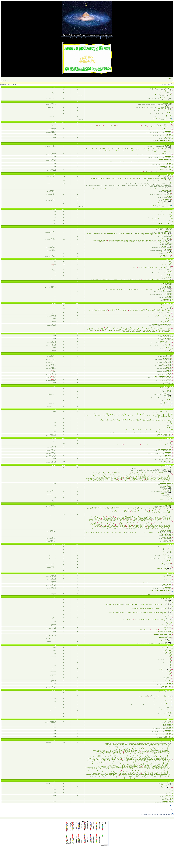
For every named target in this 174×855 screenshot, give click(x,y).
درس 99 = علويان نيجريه (113, 750)
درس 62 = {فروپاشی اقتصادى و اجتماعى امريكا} (108, 771)
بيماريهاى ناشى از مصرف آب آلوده (114, 612)
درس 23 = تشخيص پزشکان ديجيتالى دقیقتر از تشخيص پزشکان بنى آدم (136, 752)
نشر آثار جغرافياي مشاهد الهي (165, 166)
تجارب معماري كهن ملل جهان (165, 474)
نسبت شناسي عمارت (156, 477)
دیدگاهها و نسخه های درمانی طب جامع (149, 516)
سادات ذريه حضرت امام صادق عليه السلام (100, 413)
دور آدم (142, 233)
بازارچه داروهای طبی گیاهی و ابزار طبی (122, 582)
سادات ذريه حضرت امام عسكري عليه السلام (103, 414)
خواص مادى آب (163, 604)
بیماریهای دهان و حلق (166, 518)
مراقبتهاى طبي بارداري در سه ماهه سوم (163, 521)
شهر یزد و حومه (156, 149)
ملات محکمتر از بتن (159, 479)
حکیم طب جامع (144, 507)
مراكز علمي (168, 134)
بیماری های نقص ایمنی (158, 525)
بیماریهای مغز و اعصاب (157, 518)
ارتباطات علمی (168, 109)
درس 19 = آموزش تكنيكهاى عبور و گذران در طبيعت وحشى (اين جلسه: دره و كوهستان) (156, 766)
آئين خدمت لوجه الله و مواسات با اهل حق (163, 376)
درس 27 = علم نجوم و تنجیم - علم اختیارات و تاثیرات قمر (112, 770)
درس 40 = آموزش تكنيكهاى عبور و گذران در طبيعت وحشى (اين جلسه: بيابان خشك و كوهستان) (155, 767)
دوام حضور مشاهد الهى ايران (126, 161)
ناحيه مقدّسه (171, 101)
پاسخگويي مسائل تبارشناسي (161, 432)
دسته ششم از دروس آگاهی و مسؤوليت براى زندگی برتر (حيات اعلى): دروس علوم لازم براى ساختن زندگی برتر (152, 769)
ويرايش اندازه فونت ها (3, 78)
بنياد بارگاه (164, 489)
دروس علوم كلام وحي (153, 267)
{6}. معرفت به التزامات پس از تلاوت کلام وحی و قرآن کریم (109, 328)
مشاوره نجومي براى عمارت (165, 477)
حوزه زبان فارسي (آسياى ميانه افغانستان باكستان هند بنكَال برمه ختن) (159, 150)
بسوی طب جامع (137, 507)
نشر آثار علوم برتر (167, 736)
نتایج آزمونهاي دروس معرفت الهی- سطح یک (100, 240)
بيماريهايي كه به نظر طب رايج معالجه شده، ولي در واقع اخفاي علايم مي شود (113, 527)
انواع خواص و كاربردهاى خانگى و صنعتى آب (152, 604)
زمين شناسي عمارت (124, 476)
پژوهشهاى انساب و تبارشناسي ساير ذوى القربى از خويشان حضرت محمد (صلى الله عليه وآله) (155, 420)
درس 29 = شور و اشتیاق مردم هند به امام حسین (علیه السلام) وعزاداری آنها (158, 746)
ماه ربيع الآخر (95, 125)
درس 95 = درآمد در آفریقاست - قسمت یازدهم (115, 763)
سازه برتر (109, 473)
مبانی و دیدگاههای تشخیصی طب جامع (164, 527)
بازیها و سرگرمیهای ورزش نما (165, 703)
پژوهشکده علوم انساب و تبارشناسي (164, 417)
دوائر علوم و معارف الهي (166, 210)
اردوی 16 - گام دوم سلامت (104, 509)
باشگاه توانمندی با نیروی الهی (165, 706)
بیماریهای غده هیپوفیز (142, 518)
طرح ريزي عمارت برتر (141, 476)
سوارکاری (164, 696)
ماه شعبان (155, 126)
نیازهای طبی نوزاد (156, 523)
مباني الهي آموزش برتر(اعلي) (165, 647)
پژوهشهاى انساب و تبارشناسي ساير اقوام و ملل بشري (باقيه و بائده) (108, 420)
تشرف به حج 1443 (148, 171)
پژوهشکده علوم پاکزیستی (166, 548)
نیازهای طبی (125, 516)
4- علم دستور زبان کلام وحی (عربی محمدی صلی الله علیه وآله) (133, 329)
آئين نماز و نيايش (167, 361)
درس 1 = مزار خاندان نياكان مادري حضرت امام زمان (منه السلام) (160, 744)
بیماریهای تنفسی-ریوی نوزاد (125, 523)
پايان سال (150, 126)
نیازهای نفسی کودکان (105, 526)
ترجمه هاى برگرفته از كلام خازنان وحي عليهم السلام (98, 279)
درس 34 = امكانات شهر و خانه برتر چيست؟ (95, 770)
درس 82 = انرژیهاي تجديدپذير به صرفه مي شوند (97, 768)
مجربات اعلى (138, 178)
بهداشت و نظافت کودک (166, 524)
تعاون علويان (168, 791)
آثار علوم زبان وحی (167, 299)
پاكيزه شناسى (132, 178)
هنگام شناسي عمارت (116, 476)
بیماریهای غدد (150, 518)
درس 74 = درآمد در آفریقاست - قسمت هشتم (163, 763)
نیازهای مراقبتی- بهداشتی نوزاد (90, 523)
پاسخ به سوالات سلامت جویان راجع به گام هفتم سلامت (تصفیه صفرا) (119, 511)
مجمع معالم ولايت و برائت (166, 153)
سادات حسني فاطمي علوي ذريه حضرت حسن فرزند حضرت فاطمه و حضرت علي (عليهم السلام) (108, 412)
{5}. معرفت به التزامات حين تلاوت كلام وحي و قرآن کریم (129, 328)
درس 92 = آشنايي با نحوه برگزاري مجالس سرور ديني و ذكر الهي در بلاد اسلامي (131, 750)
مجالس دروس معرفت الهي (161, 218)
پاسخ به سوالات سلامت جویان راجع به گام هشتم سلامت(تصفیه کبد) (142, 511)
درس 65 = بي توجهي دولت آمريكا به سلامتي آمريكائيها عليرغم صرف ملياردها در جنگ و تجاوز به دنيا (154, 754)
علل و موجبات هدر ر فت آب (161, 619)
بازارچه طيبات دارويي (143, 582)
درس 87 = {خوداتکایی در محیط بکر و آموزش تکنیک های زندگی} (96, 760)
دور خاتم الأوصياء (161, 234)
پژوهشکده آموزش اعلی (166, 650)
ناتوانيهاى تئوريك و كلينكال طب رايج (150, 527)
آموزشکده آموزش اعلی (166, 652)
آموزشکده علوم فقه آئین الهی (165, 390)
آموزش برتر (168, 673)
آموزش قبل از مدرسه (166, 664)
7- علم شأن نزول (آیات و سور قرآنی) (150, 330)
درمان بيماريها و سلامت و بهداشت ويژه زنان (124, 520)
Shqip (92, 37)
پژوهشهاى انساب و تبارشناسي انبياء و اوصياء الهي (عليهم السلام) (137, 419)
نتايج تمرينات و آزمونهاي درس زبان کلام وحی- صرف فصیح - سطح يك (113, 289)
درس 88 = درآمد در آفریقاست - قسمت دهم (131, 763)
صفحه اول (169, 78)
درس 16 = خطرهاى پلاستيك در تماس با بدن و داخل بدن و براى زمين (159, 752)
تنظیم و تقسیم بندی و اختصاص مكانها (131, 477)
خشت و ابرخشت (131, 479)
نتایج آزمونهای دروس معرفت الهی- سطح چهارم (130, 241)
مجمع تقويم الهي (167, 128)
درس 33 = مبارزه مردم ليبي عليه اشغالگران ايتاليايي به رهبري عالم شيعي (109, 766)
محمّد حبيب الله (109, 233)
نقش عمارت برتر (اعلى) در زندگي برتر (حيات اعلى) (148, 473)
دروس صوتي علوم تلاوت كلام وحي (106, 309)
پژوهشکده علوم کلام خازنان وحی (164, 335)
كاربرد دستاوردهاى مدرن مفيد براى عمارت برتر (96, 475)
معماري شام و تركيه (126, 474)
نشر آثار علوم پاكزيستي (166, 563)
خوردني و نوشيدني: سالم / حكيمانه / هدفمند (162, 592)
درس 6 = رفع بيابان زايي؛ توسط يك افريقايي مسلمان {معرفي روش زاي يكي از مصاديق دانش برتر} (118, 769)
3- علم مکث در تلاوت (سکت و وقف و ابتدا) (151, 329)
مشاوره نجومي (168, 455)
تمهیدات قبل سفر (140, 171)
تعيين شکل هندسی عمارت (109, 477)
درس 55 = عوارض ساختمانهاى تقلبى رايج (123, 771)
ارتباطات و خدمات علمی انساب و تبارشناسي (162, 431)
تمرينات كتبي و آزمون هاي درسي (120, 532)
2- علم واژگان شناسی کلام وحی (165, 329)
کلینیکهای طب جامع (107, 507)
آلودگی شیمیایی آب (155, 629)
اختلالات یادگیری (129, 525)
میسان (141, 148)
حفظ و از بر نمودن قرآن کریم (99, 327)
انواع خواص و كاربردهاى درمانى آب (137, 604)
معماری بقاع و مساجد (157, 475)
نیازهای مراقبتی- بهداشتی (138, 521)
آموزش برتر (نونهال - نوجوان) (161, 669)
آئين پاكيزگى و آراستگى (166, 358)
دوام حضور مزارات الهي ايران (102, 161)
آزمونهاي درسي (144, 444)
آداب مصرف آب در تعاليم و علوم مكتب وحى (159, 608)
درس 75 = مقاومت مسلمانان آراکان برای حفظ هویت (115, 768)
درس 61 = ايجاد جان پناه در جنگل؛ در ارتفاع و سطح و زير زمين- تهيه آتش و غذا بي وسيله (156, 768)
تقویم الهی (172, 122)
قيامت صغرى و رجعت (153, 234)
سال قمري (152, 125)
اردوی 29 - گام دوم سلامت (145, 510)
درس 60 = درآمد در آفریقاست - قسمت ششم (115, 762)
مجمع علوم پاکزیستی (167, 554)
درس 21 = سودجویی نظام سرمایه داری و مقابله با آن (95, 774)
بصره (145, 148)
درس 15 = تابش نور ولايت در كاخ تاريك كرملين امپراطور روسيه (160, 745)
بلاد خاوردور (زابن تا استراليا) (101, 150)
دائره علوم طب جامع (170, 503)
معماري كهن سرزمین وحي (155, 474)
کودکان (91, 524)
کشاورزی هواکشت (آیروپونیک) (161, 568)
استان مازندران (117, 149)
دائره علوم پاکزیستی (170, 544)
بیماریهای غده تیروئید (125, 518)
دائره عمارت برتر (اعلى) (169, 465)
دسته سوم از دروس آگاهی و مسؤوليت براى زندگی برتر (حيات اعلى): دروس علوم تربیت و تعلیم (119, 756)
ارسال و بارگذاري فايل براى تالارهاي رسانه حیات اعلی (160, 205)
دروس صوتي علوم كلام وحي (143, 267)
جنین (107, 522)
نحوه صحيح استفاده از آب (166, 605)
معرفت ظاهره (168, 231)
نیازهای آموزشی (90, 520)
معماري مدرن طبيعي (150, 476)
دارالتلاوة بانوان (112, 310)
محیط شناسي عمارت (132, 476)
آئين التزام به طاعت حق (166, 364)
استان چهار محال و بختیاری (141, 149)
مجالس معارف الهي (163, 787)
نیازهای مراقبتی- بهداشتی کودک (133, 526)
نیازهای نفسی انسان (160, 520)
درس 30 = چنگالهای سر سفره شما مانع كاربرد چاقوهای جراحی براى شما (112, 752)
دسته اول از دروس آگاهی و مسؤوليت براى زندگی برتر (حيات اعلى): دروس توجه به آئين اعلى (118, 743)
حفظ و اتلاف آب (167, 616)
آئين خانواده (168, 367)
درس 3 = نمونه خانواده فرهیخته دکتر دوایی (96, 756)
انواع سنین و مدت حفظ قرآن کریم (164, 328)
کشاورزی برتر (168, 566)
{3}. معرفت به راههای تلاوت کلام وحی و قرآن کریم (114, 327)
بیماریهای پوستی (128, 519)
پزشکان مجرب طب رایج (121, 507)
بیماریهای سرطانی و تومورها (107, 519)
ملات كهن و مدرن (167, 479)
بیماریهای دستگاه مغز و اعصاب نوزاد (145, 523)
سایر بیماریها (91, 519)
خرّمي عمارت (168, 481)
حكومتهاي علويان (163, 784)
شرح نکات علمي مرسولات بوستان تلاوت (163, 310)
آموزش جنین (168, 655)
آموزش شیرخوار (167, 658)
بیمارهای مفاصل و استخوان (137, 519)
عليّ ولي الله (103, 233)
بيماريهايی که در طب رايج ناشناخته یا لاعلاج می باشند (135, 527)
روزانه (165, 462)
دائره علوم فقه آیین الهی (169, 386)
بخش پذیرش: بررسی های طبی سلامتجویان (95, 507)
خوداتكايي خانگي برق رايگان (107, 777)
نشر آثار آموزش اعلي (166, 686)
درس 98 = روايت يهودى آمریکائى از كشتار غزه (162, 777)
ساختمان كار (122, 478)
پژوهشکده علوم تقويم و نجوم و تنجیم (164, 439)
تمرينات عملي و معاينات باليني (132, 532)
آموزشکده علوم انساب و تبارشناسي (164, 421)
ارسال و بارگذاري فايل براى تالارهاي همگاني (162, 94)
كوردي (75, 37)
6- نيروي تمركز (145, 331)
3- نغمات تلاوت (90, 330)
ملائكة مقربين (163, 233)
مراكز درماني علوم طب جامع (161, 507)
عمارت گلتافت (160, 473)
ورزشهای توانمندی (167, 694)
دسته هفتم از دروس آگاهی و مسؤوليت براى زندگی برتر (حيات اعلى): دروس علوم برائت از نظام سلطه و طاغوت (108, 773)
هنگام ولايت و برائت (167, 123)
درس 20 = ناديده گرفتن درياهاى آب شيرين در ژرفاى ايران (132, 770)
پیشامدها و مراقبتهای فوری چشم (131, 517)
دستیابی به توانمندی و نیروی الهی (164, 691)
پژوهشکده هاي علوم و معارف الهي (164, 213)
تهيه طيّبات (169, 578)
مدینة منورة (154, 148)
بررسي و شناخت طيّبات (166, 575)
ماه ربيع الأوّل (101, 125)
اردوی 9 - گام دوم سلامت (135, 509)
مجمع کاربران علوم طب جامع (165, 537)
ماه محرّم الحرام (112, 125)
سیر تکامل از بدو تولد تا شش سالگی (132, 524)
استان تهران (97, 148)
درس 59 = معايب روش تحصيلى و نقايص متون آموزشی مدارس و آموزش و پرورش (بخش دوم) (106, 759)
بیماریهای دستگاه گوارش (166, 519)
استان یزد (162, 149)
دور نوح (137, 233)
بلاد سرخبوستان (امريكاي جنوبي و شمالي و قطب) (162, 151)
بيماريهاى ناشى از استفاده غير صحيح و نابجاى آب (129, 612)
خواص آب (169, 601)
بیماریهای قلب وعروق (106, 518)
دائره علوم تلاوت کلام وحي (169, 303)
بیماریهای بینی (102, 517)
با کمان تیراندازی (157, 696)
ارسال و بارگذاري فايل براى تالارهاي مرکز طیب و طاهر (160, 590)
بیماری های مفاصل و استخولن (100, 525)
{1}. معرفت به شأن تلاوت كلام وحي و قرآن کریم (152, 327)
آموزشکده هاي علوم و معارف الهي (164, 216)
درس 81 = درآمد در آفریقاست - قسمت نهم (147, 763)
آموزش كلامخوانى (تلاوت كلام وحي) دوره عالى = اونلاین (157, 309)
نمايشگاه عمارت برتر (131, 481)
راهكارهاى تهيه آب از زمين (162, 643)
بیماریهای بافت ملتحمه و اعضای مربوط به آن (145, 517)
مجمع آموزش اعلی (167, 676)
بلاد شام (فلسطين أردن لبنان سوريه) (132, 148)
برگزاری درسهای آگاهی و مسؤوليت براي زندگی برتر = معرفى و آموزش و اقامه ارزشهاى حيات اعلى (150, 743)
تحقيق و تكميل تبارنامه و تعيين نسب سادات (118, 432)
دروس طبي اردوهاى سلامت (165, 509)
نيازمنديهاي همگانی (170, 87)
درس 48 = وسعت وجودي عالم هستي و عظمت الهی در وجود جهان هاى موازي (144, 771)
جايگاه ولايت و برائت (167, 145)
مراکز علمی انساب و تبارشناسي (164, 427)
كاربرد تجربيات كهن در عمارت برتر (100, 473)
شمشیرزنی (146, 696)
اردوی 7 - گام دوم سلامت (145, 509)
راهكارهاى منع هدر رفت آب (150, 619)
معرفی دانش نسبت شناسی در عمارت (144, 477)
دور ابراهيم (132, 233)
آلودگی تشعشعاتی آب (138, 629)
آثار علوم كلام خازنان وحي (166, 350)
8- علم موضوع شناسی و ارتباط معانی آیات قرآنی (134, 330)
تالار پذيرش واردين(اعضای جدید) (165, 91)
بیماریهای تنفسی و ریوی (97, 518)
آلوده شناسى (114, 178)
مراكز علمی (168, 733)
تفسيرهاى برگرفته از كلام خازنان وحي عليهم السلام (116, 279)
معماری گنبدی (150, 475)
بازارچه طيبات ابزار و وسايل (134, 582)
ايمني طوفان (97, 478)
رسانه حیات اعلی (170, 174)
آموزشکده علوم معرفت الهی (165, 238)
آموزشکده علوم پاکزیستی (166, 551)
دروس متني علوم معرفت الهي (150, 218)
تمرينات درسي (136, 289)
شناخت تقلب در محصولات (105, 178)
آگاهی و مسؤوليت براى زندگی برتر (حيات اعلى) (162, 741)
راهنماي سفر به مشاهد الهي (165, 169)
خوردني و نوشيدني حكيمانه (152, 594)
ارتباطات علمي (168, 131)
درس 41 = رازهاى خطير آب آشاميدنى (164, 771)
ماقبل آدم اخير (157, 233)
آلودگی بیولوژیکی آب (147, 629)
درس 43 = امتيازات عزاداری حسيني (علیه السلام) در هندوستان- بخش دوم (107, 746)
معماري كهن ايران (146, 474)
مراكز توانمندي (168, 715)
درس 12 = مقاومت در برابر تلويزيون (114, 765)
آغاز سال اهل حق (146, 125)
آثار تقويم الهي (168, 137)
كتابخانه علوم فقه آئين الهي (165, 405)
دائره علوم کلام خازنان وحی (168, 333)
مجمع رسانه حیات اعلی (166, 190)
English (109, 37)
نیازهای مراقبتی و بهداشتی (99, 520)
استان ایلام (110, 149)
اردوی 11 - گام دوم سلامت (155, 509)
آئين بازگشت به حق (167, 379)
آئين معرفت (168, 355)
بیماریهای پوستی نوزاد (106, 523)
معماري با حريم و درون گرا (142, 475)
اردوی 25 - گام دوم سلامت (155, 510)
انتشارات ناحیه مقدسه (166, 115)
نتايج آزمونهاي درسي (129, 289)
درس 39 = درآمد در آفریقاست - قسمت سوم (163, 762)
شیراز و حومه (103, 148)
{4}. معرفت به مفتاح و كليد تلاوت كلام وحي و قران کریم (148, 328)
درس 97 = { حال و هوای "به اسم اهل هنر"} (134, 773)
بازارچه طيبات (168, 581)
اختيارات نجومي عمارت (107, 476)
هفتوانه (160, 462)
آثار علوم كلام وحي (167, 277)
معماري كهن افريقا (118, 474)
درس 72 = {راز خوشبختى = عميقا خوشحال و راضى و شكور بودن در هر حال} (125, 754)
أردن (119, 148)
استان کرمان (105, 149)
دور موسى (127, 233)
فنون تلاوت (110, 330)
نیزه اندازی (151, 696)
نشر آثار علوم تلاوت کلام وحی (165, 321)
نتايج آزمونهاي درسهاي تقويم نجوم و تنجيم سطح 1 (132, 444)
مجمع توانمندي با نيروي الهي (165, 709)
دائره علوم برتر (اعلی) (169, 719)
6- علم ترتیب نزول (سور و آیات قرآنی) (164, 330)
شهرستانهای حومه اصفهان (90, 148)
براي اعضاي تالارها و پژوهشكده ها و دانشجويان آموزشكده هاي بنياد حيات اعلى (156, 88)
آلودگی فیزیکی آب (163, 629)
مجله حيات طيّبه (168, 179)
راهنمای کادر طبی (151, 507)
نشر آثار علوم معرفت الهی (166, 255)
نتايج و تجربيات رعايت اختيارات (96, 476)
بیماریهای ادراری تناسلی (156, 519)
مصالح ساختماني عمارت (89, 478)
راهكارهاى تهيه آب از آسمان (141, 643)
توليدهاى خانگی (168, 569)
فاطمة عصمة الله (96, 233)
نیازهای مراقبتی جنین (94, 522)
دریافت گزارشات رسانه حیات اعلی (164, 202)
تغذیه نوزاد (158, 524)
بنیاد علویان (171, 781)
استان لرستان (168, 149)
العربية (64, 37)
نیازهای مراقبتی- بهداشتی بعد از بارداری (103, 521)
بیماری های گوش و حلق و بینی (148, 525)
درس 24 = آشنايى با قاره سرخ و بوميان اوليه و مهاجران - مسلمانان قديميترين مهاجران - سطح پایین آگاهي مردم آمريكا (152, 758)
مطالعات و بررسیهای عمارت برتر (161, 472)
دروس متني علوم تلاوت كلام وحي (119, 309)
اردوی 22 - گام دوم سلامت (165, 510)
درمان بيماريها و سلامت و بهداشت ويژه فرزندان (117, 522)
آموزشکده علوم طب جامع (166, 530)
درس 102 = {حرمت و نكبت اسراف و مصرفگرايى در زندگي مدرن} (96, 763)
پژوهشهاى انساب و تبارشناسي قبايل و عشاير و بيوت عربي (130, 420)
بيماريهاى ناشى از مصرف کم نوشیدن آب (145, 612)
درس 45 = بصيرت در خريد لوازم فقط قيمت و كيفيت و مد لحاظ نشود (159, 759)
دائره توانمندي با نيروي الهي (168, 690)
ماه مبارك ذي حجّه (120, 125)
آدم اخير (151, 233)
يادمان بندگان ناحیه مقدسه (162, 108)
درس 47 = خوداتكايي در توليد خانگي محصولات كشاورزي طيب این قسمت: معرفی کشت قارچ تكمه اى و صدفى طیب (120, 767)
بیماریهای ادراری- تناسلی (111, 525)
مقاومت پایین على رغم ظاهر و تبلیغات (106, 472)
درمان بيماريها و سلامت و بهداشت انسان (135, 516)
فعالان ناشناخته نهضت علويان (94, 178)
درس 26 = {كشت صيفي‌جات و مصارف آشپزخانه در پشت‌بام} (131, 766)
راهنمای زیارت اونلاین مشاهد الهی (137, 154)
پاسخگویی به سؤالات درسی (118, 444)
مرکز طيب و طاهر (170, 573)
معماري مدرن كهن (158, 476)
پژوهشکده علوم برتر (167, 721)
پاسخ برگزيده (171, 353)
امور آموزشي (102, 241)
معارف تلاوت (164, 327)
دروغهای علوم (120, 178)
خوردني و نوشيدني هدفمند (142, 594)
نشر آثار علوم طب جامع (166, 540)
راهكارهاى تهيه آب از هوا (152, 643)
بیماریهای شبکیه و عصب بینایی (95, 516)
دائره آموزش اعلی (170, 645)
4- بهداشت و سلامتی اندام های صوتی (164, 331)
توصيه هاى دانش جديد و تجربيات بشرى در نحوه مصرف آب (141, 608)
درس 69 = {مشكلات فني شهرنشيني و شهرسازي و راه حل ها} (160, 772)
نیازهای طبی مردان (136, 520)
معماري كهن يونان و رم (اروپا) (108, 474)
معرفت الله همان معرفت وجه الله (164, 228)
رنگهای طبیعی (106, 479)
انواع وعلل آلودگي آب (166, 627)
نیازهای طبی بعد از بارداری (115, 521)
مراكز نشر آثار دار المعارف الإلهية (164, 223)
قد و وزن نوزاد (142, 524)
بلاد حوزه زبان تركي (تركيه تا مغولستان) (140, 150)
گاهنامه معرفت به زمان (166, 182)
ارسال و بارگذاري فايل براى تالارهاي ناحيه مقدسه (161, 118)
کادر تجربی (113, 507)
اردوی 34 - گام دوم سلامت (102, 510)
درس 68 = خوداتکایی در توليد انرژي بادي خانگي (133, 768)
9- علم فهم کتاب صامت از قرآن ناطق (119, 330)
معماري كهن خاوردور (92, 474)
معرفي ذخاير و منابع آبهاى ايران (165, 637)
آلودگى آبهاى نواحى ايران (166, 624)
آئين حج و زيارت (168, 373)
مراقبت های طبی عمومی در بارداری (149, 521)
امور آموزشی (163, 532)
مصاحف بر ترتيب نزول (155, 279)
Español (97, 37)
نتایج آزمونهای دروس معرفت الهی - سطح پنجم (114, 241)
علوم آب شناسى (170, 597)
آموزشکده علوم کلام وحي (166, 264)
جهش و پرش (140, 696)
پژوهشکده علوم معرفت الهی (165, 243)
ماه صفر (106, 125)
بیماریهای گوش (96, 517)
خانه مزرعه (127, 478)
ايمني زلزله (102, 478)
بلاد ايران (114, 148)
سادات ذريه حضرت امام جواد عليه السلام (133, 414)
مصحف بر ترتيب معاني (146, 279)
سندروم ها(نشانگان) (98, 519)
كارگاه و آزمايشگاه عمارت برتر (151, 481)
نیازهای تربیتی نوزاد (106, 524)
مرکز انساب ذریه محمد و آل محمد (164, 411)
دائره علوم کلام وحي (170, 259)
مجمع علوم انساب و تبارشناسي (165, 424)
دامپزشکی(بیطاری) (97, 526)
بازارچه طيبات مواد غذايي (162, 582)
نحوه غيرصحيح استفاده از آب (165, 609)
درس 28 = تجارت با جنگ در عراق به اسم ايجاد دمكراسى (161, 775)
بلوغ (115, 520)
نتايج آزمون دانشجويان (162, 267)
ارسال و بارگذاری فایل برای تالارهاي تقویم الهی (162, 140)
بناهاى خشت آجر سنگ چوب (110, 475)
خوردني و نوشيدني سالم (162, 594)
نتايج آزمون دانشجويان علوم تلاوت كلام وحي (101, 310)
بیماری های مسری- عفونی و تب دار (164, 526)
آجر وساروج (125, 479)
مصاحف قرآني (163, 279)
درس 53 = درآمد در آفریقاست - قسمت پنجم (131, 762)
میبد (151, 149)
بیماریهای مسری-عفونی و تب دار (119, 519)
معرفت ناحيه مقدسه (167, 103)
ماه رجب (160, 126)
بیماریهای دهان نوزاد (135, 523)
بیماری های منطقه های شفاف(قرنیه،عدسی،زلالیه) (162, 517)
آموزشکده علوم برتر (167, 724)
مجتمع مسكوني (133, 478)
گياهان (159, 481)
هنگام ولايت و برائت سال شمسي (142, 126)
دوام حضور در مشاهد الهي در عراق (160, 161)
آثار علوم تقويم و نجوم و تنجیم (165, 461)
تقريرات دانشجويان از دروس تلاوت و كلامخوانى (159, 313)
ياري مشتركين (164, 90)
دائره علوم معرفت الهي (169, 226)
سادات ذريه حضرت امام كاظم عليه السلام (163, 414)
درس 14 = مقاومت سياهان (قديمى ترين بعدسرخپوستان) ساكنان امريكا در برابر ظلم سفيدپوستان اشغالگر (122, 774)
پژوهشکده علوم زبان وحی (166, 283)
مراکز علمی (168, 112)
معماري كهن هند (99, 474)
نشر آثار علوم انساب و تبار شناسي (164, 434)
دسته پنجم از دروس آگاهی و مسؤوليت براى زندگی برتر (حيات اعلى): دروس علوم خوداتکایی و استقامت (138, 764)
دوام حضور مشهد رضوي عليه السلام (114, 161)
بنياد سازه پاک (158, 489)
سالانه (153, 462)
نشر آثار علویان (168, 798)
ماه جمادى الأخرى (167, 126)
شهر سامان (123, 149)
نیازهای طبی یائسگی (151, 522)
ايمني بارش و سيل (109, 478)
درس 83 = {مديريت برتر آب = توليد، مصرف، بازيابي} (117, 772)
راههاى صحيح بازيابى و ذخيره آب (128, 619)
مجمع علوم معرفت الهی (166, 246)
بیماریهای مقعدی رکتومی (147, 519)
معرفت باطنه (168, 235)
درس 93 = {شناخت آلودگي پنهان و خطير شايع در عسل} (161, 756)
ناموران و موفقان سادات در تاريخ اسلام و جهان (162, 416)
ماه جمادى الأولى (88, 125)
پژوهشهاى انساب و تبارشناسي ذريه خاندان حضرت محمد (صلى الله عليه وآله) (113, 419)
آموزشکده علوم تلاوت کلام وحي (165, 307)
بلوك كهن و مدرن (138, 479)
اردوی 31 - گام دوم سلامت (134, 510)
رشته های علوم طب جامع (161, 516)
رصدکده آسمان (168, 446)
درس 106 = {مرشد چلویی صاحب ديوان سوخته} (99, 750)
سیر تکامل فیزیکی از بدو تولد (150, 524)
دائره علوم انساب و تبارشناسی (168, 409)
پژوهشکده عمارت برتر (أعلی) (165, 466)
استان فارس (109, 148)
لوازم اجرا (89, 479)
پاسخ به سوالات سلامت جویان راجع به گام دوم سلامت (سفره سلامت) (159, 512)
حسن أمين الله (89, 233)
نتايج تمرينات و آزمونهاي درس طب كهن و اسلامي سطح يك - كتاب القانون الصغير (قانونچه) (99, 532)
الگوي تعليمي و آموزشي (95, 309)
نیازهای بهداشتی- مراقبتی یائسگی (132, 522)
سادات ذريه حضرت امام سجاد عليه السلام (130, 413)
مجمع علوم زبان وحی (167, 290)
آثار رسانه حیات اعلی (167, 199)
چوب (144, 479)
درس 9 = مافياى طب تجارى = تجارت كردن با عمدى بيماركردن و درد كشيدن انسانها (110, 751)
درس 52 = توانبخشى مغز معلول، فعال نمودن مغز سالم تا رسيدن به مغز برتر (134, 759)
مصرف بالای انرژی (95, 472)
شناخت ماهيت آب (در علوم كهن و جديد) (163, 598)
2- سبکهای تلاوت (97, 330)
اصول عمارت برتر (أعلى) (134, 473)
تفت (147, 149)
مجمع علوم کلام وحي (167, 268)
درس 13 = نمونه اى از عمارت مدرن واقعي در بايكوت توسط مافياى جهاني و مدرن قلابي (156, 770)
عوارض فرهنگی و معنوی (135, 472)
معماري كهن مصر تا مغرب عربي (136, 474)
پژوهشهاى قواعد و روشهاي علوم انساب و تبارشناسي (157, 419)
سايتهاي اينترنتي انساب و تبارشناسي (148, 429)
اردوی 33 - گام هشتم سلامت (113, 510)
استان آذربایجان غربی (98, 149)
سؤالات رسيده (168, 382)
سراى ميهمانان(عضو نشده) (165, 97)
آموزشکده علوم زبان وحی (166, 286)
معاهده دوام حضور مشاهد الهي (165, 159)
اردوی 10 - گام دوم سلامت (124, 509)
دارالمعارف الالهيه (170, 209)
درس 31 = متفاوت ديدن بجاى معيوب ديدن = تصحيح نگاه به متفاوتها (121, 758)
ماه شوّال (132, 125)
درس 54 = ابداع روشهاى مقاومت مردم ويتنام (93, 767)
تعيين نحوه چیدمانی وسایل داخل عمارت (164, 478)
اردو (81, 37)
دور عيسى (122, 233)
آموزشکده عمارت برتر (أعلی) (165, 483)
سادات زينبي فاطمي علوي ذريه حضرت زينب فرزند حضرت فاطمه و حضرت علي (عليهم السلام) (139, 415)
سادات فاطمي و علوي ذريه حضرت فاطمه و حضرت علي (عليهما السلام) (136, 412)
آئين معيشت (168, 370)
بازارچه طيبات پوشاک (152, 582)
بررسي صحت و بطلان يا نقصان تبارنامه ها (133, 432)
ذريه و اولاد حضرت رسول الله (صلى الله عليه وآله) (158, 412)
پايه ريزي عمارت (153, 478)
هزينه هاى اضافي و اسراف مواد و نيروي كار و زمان (122, 472)
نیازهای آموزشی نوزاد (97, 524)
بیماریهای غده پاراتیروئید (133, 518)
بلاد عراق (149, 148)
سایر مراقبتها (113, 524)
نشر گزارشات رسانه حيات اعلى (165, 175)
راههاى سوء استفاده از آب (166, 613)
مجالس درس (152, 289)
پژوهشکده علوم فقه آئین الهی (165, 387)
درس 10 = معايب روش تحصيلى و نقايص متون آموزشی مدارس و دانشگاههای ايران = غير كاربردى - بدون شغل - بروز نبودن (151, 757)
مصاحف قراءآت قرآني (137, 279)
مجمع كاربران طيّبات (167, 584)
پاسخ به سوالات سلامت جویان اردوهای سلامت (162, 511)
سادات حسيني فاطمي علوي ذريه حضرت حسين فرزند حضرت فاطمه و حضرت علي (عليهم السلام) (154, 413)
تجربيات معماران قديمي (120, 475)
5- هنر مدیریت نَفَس (153, 331)
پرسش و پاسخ (4, 80)
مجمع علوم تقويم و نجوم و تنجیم (164, 449)
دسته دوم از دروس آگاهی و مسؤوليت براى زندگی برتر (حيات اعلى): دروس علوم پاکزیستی (156, 751)
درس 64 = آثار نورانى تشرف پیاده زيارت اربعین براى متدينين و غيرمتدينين (158, 748)
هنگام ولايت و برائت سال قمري (161, 125)
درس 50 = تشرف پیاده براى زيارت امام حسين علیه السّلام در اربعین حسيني (158, 747)
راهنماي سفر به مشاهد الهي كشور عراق (159, 171)
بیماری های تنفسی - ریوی (121, 525)
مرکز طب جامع (168, 505)
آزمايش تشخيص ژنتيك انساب (105, 432)
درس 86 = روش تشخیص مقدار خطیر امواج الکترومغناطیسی (103, 755)
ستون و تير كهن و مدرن (150, 479)
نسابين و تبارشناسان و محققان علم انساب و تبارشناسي (133, 429)
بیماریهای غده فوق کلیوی (116, 518)
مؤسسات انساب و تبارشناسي (161, 429)
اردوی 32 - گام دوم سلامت (124, 510)
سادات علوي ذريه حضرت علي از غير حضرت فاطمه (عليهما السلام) (112, 415)
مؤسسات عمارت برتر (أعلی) (165, 486)
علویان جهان (126, 178)
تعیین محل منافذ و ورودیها (99, 477)
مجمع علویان (168, 785)
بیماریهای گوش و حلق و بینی (111, 517)
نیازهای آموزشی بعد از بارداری (165, 522)
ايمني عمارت (116, 478)
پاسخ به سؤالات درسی (144, 289)
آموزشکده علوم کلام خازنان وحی (164, 338)
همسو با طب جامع (130, 507)
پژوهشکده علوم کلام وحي (166, 261)
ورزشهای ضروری (167, 697)
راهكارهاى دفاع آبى (167, 620)
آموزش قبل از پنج (167, 661)
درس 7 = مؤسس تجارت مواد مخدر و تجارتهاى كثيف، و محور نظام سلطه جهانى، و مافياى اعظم (155, 774)
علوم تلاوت (96, 328)
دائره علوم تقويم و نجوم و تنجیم (168, 438)
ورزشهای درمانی (167, 700)
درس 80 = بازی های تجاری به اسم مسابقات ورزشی (116, 760)
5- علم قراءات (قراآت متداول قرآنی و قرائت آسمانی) (112, 329)
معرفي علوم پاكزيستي (166, 545)
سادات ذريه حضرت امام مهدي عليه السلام (163, 415)
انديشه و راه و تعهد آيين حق (124, 473)
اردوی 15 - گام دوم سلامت (114, 509)
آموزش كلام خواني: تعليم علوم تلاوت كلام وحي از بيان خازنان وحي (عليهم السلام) (142, 310)
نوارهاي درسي (151, 444)
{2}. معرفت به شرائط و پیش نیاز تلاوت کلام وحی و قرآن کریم (133, 327)
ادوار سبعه (146, 233)
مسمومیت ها (168, 520)
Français (103, 37)
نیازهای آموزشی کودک (114, 526)
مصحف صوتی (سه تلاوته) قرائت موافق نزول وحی (94, 329)
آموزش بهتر (168, 670)
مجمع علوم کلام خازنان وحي (165, 341)
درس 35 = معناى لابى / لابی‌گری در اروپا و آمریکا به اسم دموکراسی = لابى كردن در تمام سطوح (135, 775)
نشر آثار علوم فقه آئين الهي (165, 402)
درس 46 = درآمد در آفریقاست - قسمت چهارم (147, 762)
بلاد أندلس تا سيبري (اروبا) (112, 150)
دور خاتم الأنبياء (116, 233)
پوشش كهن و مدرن (114, 479)
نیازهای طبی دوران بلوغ (108, 520)
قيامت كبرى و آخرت (145, 234)
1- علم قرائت (90, 328)
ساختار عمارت (146, 478)
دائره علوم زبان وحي (170, 281)
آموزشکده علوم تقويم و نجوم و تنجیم (164, 442)
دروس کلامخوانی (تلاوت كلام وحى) (122, 310)
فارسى (69, 37)
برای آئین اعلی (163, 178)
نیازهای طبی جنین (101, 522)
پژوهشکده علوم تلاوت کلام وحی (165, 304)
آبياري (163, 481)
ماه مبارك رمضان (138, 125)
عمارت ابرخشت (167, 473)
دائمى (149, 462)
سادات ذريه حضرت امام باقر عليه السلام (115, 413)
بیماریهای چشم (110, 516)
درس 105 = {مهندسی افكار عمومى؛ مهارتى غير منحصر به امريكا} (143, 777)
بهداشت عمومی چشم (120, 517)
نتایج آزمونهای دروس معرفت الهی (114, 240)
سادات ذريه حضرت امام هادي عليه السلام (118, 414)
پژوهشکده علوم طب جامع (166, 513)
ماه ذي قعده (127, 125)
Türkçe (86, 37)
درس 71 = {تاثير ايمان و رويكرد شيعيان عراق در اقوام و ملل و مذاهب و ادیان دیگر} (132, 748)
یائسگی (157, 522)
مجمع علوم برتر (168, 727)
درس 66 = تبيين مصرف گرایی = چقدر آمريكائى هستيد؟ (161, 760)
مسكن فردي (140, 478)
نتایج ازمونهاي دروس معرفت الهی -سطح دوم (163, 241)
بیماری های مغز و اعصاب (138, 525)
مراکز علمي (168, 274)
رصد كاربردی (164, 447)
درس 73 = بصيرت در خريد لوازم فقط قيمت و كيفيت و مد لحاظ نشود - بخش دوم (138, 760)
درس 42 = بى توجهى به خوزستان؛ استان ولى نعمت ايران (110, 775)
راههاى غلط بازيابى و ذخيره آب (139, 619)
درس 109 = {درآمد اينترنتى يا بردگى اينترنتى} (163, 764)
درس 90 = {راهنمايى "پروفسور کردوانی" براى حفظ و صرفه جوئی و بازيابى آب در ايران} (156, 773)
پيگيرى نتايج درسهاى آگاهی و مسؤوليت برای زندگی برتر (122, 777)
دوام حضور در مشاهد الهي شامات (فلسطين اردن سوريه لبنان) (143, 161)
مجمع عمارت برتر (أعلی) (166, 493)
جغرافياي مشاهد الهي (170, 143)
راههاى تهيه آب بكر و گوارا (166, 640)
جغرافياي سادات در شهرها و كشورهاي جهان (93, 415)
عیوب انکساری (104, 516)
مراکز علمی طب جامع (166, 534)
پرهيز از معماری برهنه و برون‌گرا (131, 475)
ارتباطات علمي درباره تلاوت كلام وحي (163, 315)
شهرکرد (133, 149)
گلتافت (120, 479)
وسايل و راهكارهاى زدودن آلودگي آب (164, 631)
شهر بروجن (128, 149)
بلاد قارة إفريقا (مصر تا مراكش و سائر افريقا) (125, 150)
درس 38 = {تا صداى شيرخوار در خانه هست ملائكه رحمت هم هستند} (98, 758)
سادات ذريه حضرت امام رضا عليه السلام (148, 414)
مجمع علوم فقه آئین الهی (166, 393)
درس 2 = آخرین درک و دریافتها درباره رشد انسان (132, 751)
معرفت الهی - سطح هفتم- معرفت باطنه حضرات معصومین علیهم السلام (132, 240)
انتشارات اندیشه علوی (166, 801)
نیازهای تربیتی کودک (123, 526)
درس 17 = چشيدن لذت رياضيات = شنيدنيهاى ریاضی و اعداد (121, 757)
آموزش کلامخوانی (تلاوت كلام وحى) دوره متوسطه (161, 324)
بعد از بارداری (123, 521)
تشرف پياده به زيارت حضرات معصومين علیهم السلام (151, 178)
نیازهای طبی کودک (167, 525)
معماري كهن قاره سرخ (166, 475)
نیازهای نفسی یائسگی (142, 522)
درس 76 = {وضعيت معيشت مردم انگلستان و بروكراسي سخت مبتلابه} (138, 772)
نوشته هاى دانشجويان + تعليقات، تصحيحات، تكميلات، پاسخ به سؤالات (155, 129)
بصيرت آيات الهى (163, 251)
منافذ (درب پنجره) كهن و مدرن (97, 479)
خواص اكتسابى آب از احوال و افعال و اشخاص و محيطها (114, 604)
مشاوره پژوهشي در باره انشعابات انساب (148, 432)
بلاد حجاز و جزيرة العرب (162, 148)
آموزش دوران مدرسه (167, 667)
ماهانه (156, 462)
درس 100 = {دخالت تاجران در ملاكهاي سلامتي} (143, 756)
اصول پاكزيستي (115, 473)
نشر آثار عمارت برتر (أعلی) (165, 499)
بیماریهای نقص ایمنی (118, 516)
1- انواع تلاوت (104, 330)
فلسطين (123, 148)
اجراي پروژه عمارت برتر (140, 481)
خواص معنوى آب (127, 604)
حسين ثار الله (168, 234)
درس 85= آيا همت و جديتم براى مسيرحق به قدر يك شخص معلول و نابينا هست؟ (157, 750)
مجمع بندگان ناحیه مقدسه (166, 106)
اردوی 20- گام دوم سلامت (93, 509)
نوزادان (162, 523)
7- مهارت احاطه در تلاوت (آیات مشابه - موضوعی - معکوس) (132, 331)
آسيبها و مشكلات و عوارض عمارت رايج (147, 472)
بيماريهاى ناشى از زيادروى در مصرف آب (159, 612)
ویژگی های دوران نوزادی (121, 524)
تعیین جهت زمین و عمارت (119, 477)
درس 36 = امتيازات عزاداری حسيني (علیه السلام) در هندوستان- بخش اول (132, 746)
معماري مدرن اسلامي (166, 476)
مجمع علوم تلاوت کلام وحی (165, 311)
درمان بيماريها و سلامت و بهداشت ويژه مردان (148, 520)
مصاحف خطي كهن (129, 279)
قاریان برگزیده (164, 322)
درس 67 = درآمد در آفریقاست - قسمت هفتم (99, 762)
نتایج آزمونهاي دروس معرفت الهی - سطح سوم (146, 241)
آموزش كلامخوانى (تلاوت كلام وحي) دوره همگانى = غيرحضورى (136, 309)
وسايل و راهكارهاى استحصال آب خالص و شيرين (162, 634)
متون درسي (157, 289)
